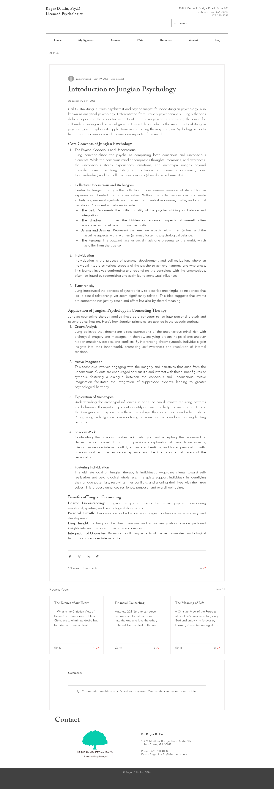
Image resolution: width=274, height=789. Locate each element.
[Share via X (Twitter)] (79, 556)
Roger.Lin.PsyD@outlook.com (168, 754)
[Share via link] (97, 556)
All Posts (54, 53)
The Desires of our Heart (71, 603)
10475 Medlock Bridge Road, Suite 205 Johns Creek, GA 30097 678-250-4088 (203, 12)
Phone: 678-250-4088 (154, 751)
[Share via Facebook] (70, 556)
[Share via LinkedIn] (88, 556)
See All (220, 589)
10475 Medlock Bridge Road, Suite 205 (166, 741)
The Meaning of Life (189, 603)
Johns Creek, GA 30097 (156, 744)
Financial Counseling (129, 603)
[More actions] (203, 79)
